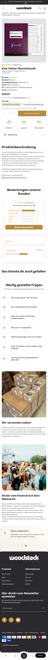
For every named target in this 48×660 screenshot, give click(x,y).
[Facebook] (4, 619)
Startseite (5, 13)
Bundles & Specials (8, 584)
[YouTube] (18, 619)
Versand (42, 632)
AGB (26, 632)
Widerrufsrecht (33, 632)
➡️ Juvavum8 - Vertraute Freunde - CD (14, 177)
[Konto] (14, 656)
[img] (11, 250)
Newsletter (29, 580)
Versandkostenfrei (19, 97)
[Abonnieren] (43, 608)
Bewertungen (29, 574)
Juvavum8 (13, 77)
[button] (2, 2)
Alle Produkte (6, 574)
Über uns (28, 577)
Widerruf (40, 655)
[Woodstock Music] (24, 8)
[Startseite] (24, 656)
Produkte (13, 13)
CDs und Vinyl (6, 580)
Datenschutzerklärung (8, 632)
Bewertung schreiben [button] (24, 227)
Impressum (20, 632)
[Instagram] (11, 619)
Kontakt (27, 584)
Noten (4, 577)
